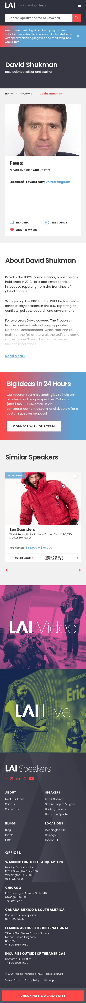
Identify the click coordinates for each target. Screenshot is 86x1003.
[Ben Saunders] (43, 498)
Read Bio (22, 223)
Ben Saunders (22, 529)
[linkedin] (18, 778)
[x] (12, 778)
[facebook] (6, 778)
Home (9, 93)
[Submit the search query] (76, 18)
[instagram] (24, 778)
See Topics (59, 223)
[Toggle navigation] (79, 5)
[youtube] (31, 778)
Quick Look (22, 558)
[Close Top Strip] (79, 36)
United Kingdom (58, 182)
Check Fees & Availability (54, 558)
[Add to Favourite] (75, 477)
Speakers (26, 93)
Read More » (15, 356)
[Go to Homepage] (27, 5)
